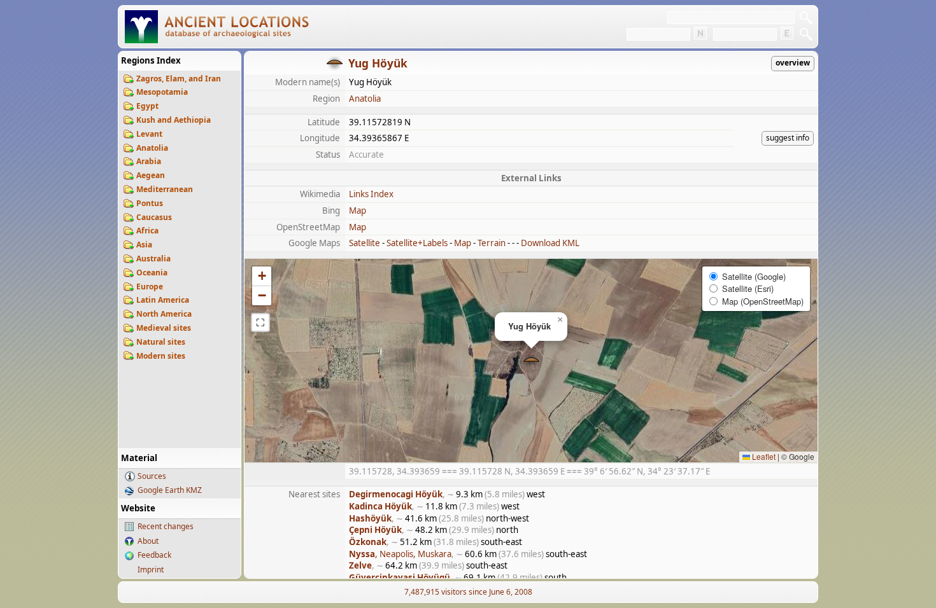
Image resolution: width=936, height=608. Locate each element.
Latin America (162, 299)
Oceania (151, 272)
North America (164, 313)
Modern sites (160, 355)
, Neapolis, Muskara (400, 554)
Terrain (492, 243)
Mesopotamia (162, 91)
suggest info (787, 137)
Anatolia (152, 147)
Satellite (364, 243)
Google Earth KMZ (170, 490)
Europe (149, 286)
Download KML (550, 243)
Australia (153, 258)
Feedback (154, 554)
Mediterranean (164, 189)
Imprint (151, 569)
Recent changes (166, 526)
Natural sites (160, 341)
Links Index (371, 194)
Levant (149, 133)
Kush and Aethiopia (173, 119)
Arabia (148, 161)
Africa (147, 230)
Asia (144, 244)
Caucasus (154, 217)
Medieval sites (163, 327)
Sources (152, 476)
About (148, 540)
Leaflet (763, 456)
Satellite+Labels (417, 243)
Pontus (149, 203)
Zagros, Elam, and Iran (178, 78)
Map (357, 210)
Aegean (150, 175)
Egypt (147, 105)
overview (793, 62)
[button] (531, 360)
